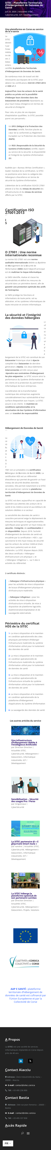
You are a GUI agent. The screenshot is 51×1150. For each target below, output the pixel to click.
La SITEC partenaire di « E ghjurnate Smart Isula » (24, 842)
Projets (26, 910)
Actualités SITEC (25, 11)
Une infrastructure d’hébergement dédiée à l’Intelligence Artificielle (24, 742)
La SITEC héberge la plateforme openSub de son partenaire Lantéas (24, 895)
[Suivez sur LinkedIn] (21, 1061)
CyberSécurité (11, 15)
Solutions (35, 910)
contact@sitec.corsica (21, 1085)
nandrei (18, 846)
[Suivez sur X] (30, 1061)
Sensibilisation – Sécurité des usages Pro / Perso (24, 800)
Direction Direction (23, 747)
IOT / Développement (28, 15)
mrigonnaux (20, 804)
